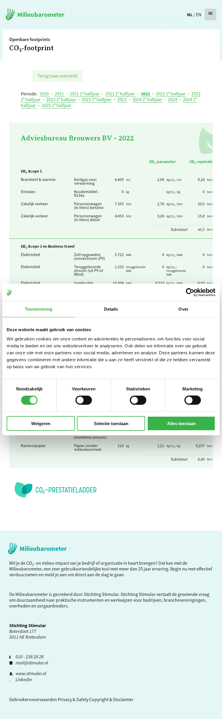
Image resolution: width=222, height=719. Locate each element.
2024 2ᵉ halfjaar (147, 99)
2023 (122, 99)
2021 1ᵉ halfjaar (85, 94)
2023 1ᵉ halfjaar (97, 99)
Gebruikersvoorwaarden (33, 699)
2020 (45, 94)
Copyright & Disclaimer (111, 699)
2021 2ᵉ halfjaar (120, 94)
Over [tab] (183, 309)
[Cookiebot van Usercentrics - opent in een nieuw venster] (190, 292)
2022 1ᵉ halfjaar (171, 94)
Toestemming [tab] (38, 309)
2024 (173, 99)
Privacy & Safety (73, 699)
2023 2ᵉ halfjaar (61, 99)
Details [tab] (111, 309)
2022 (146, 94)
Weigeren (40, 423)
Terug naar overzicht (57, 76)
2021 (60, 94)
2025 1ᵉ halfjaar (56, 105)
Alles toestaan (181, 423)
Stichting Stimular (138, 594)
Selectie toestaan (111, 423)
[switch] (83, 400)
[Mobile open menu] (210, 14)
